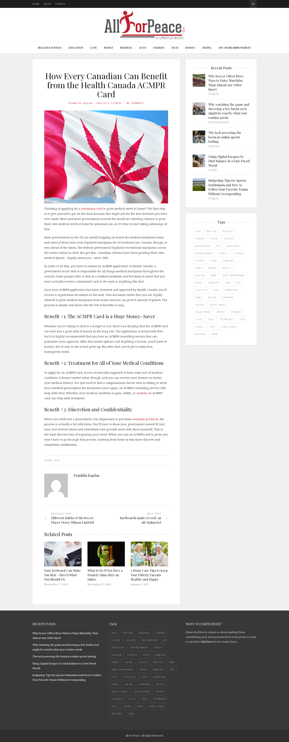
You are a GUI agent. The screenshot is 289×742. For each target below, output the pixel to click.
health (227, 268)
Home (35, 3)
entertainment (204, 253)
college (229, 238)
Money (108, 47)
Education (76, 47)
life (238, 283)
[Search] (253, 4)
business (228, 231)
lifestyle (201, 290)
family (223, 253)
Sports (190, 47)
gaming (212, 268)
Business (126, 47)
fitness (200, 260)
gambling (228, 260)
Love (93, 47)
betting (211, 231)
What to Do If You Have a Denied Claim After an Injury (104, 574)
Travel (207, 47)
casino (214, 238)
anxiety (141, 393)
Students (236, 312)
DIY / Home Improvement (235, 47)
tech (211, 319)
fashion (238, 253)
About (47, 3)
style (198, 319)
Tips (242, 319)
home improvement (234, 275)
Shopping (228, 297)
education (233, 246)
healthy (200, 275)
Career (199, 238)
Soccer (199, 305)
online (212, 297)
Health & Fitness (50, 47)
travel (199, 327)
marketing (231, 290)
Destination (202, 246)
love (216, 290)
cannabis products (145, 419)
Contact (60, 3)
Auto (142, 47)
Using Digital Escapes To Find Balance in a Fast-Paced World (229, 161)
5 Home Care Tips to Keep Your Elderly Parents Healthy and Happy (149, 574)
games (198, 268)
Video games (228, 327)
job (227, 283)
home (213, 275)
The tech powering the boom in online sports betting (224, 137)
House (198, 283)
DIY (218, 246)
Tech (174, 47)
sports (220, 312)
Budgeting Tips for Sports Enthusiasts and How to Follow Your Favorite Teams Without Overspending (228, 187)
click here (206, 641)
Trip (212, 327)
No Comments (135, 103)
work (215, 334)
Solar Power (202, 312)
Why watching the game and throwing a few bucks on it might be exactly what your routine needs (228, 111)
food (213, 260)
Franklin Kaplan (80, 103)
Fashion (158, 47)
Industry (213, 283)
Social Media (218, 305)
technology (227, 319)
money (198, 297)
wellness (200, 334)
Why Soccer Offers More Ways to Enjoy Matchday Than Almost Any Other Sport (226, 82)
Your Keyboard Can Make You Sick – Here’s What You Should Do (62, 574)
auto (198, 231)
